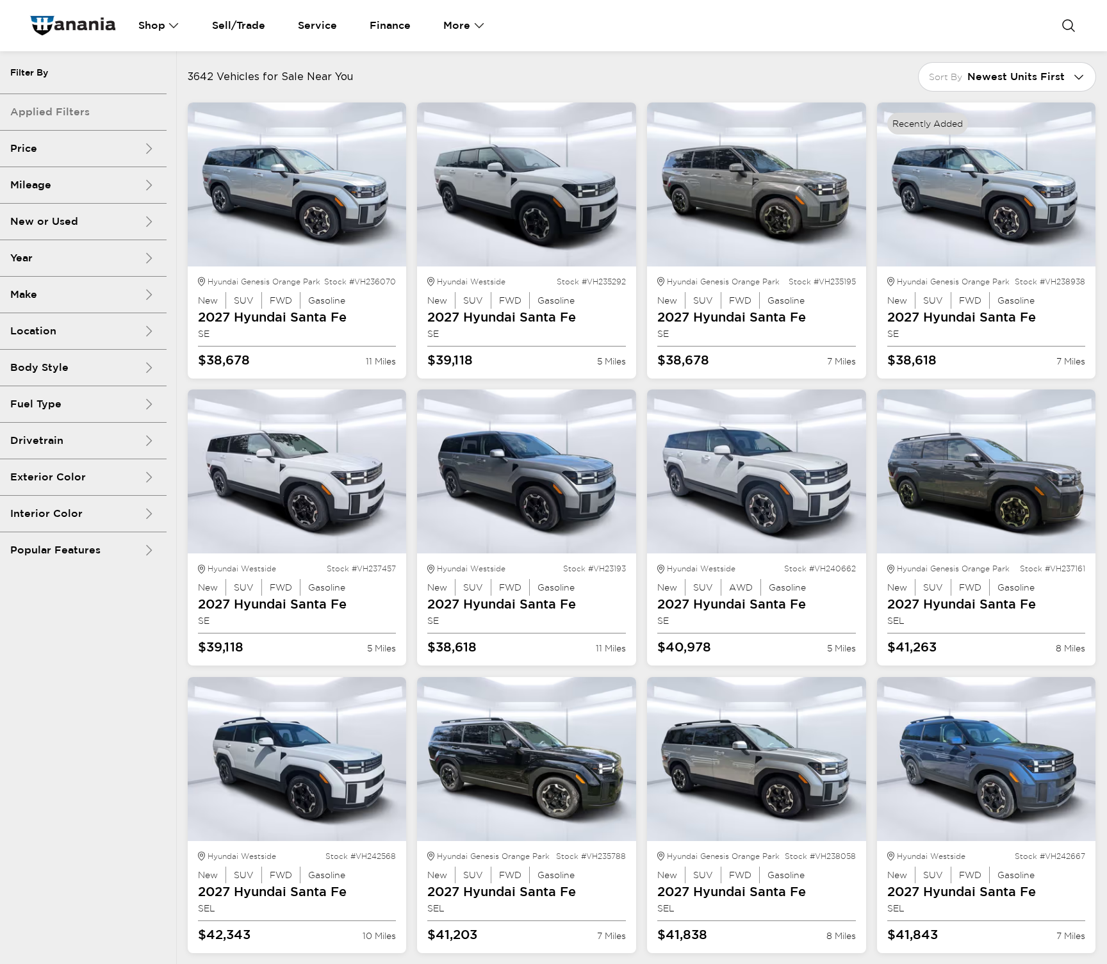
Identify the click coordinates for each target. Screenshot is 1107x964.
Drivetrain (36, 440)
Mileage (30, 184)
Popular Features (55, 549)
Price (23, 148)
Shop (151, 25)
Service (317, 25)
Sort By (945, 77)
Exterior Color (48, 476)
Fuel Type (36, 403)
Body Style (39, 367)
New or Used (44, 221)
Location (33, 330)
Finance (390, 25)
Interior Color (46, 513)
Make (23, 294)
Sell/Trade (238, 25)
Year (21, 257)
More (456, 25)
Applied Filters (50, 111)
